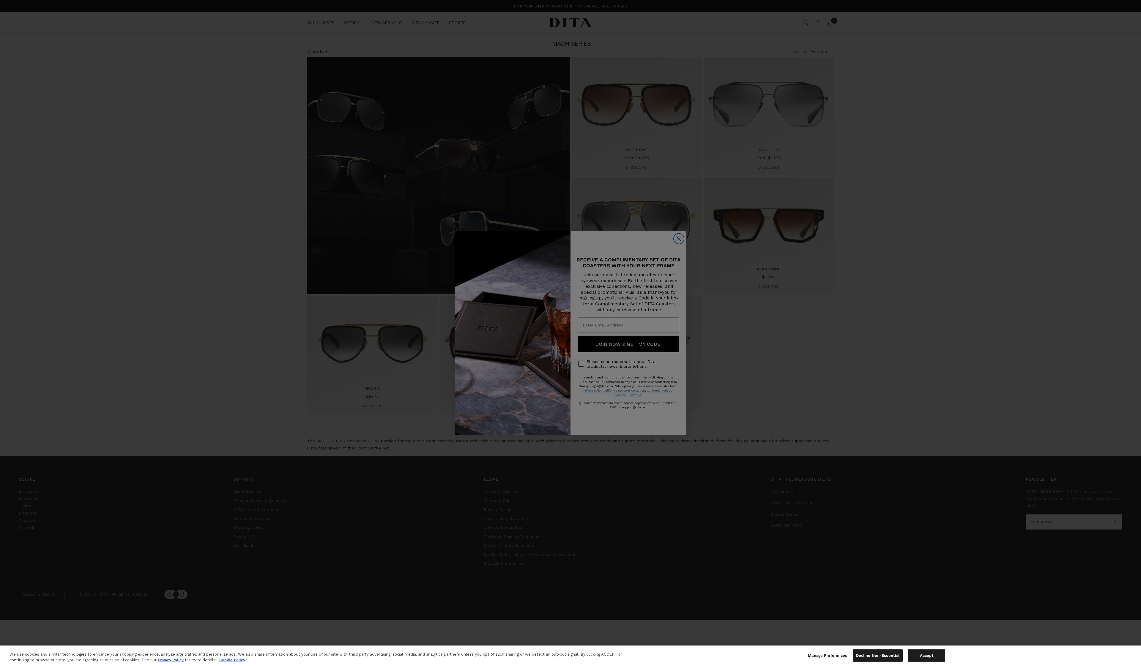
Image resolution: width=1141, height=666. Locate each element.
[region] (570, 656)
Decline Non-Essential (878, 655)
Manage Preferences (827, 655)
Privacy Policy (171, 660)
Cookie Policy (232, 660)
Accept (927, 655)
